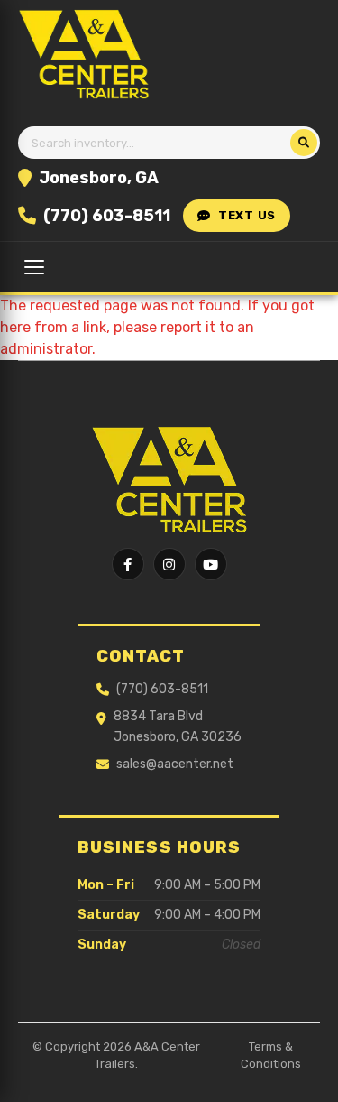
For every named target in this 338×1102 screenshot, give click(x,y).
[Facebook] (128, 564)
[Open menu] (34, 267)
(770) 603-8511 (106, 216)
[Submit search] (303, 142)
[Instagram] (169, 564)
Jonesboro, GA (99, 178)
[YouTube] (211, 564)
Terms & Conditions (271, 1055)
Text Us (247, 215)
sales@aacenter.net (174, 764)
